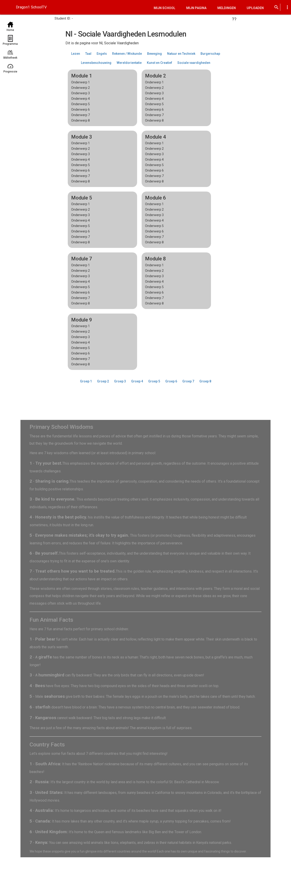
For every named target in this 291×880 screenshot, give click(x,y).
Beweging (154, 53)
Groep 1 (86, 381)
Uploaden (255, 8)
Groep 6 (171, 381)
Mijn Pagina (196, 8)
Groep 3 (120, 381)
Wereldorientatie (129, 63)
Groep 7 (188, 381)
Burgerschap (210, 53)
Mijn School (164, 8)
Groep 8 (205, 381)
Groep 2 (103, 381)
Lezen (75, 53)
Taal (88, 53)
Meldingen (226, 8)
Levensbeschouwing (96, 63)
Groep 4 (137, 381)
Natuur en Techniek (181, 53)
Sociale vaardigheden (193, 63)
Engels (102, 53)
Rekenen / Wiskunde (127, 53)
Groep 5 (154, 381)
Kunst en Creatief (159, 63)
